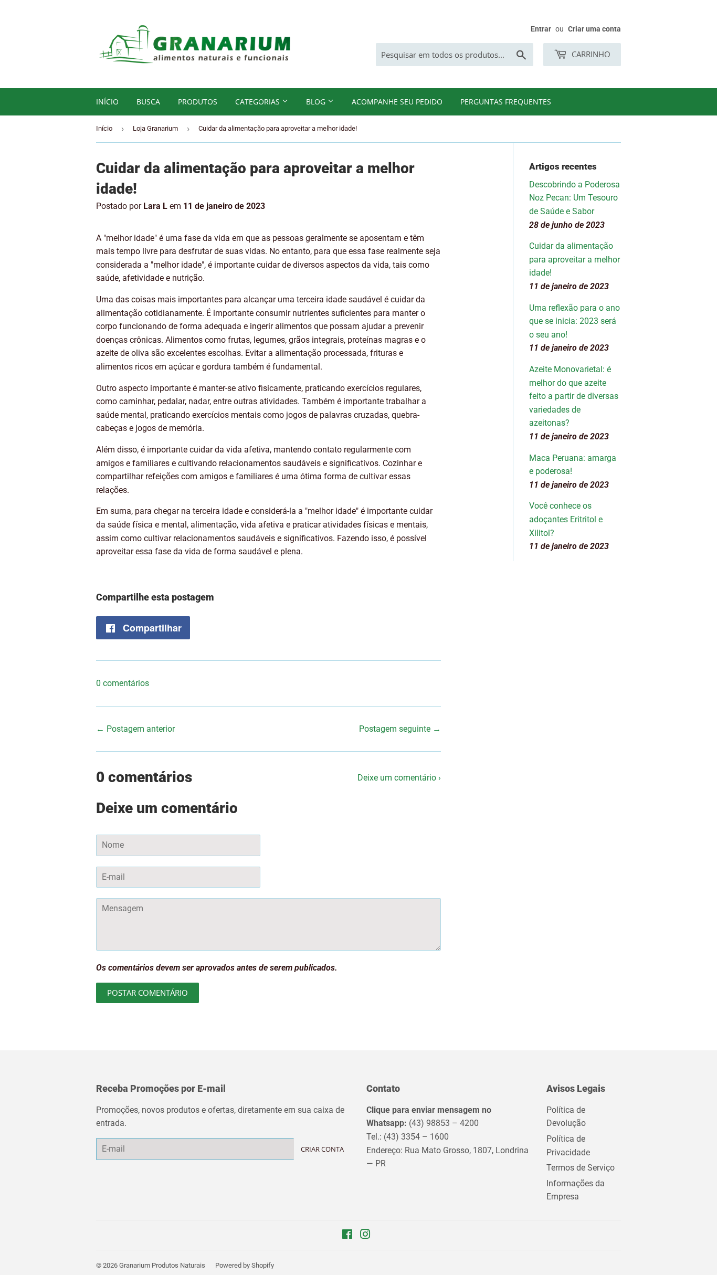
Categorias (258, 102)
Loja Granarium (155, 128)
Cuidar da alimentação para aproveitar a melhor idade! (574, 259)
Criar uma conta (594, 29)
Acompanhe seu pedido (397, 102)
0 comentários (122, 683)
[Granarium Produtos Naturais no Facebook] (347, 1235)
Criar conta (322, 1149)
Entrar (541, 29)
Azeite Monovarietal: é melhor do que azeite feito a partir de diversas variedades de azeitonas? (573, 396)
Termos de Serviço (580, 1168)
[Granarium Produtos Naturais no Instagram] (365, 1235)
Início (107, 102)
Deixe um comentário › (399, 778)
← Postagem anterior (135, 729)
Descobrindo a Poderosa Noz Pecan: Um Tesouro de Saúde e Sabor (574, 198)
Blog (317, 102)
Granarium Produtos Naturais (162, 1265)
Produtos (197, 102)
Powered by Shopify (244, 1265)
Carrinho (590, 54)
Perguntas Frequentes (505, 102)
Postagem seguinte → (400, 729)
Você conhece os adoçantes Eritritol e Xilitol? (566, 519)
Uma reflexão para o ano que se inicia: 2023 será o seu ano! (574, 321)
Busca (148, 102)
